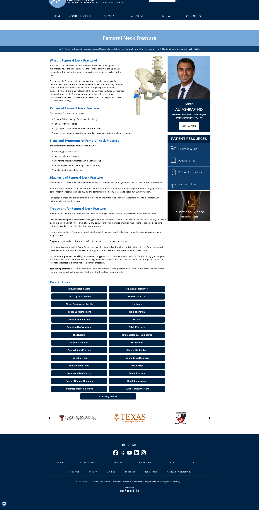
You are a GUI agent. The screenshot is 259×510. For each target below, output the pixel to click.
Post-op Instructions (190, 172)
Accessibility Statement (179, 471)
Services (109, 16)
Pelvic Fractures (137, 327)
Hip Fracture (137, 342)
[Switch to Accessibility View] (4, 504)
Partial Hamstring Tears (137, 389)
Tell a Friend (151, 471)
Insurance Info (187, 184)
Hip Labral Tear (79, 358)
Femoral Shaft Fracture (79, 350)
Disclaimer (73, 471)
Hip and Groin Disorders (137, 358)
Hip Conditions (169, 48)
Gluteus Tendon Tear (79, 319)
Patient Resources (189, 139)
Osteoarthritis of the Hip (79, 373)
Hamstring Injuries (108, 396)
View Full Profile (189, 126)
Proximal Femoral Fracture (79, 381)
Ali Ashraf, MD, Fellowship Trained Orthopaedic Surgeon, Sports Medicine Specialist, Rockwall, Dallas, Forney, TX (130, 481)
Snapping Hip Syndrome (79, 327)
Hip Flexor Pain (137, 312)
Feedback (130, 471)
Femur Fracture (137, 373)
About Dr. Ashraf (80, 16)
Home (57, 16)
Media (166, 16)
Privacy (93, 471)
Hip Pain (137, 319)
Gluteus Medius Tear (136, 350)
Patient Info (137, 16)
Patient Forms (186, 160)
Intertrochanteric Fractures (79, 389)
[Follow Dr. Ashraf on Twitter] (122, 452)
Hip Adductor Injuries (79, 289)
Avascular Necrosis (79, 342)
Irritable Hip (137, 366)
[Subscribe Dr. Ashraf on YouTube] (129, 452)
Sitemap (111, 471)
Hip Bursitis (79, 335)
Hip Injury (137, 304)
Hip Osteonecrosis (136, 381)
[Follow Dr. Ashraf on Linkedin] (136, 452)
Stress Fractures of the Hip (79, 304)
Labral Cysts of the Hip (79, 296)
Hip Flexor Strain (136, 296)
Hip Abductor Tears (79, 366)
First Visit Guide (187, 149)
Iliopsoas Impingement (79, 312)
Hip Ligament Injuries (137, 289)
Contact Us (193, 16)
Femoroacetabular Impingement (137, 335)
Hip (157, 48)
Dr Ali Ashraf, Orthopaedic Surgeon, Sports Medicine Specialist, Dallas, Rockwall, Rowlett (100, 48)
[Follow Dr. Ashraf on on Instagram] (143, 452)
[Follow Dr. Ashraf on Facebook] (115, 452)
